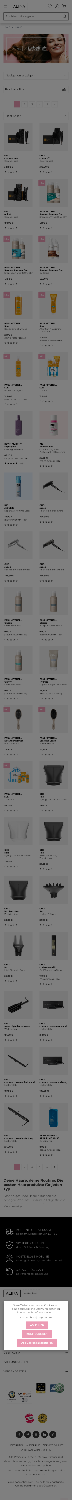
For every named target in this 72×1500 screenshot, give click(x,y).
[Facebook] (19, 1434)
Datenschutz (28, 1317)
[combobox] (32, 16)
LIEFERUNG (16, 1445)
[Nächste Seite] (55, 104)
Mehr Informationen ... (41, 1312)
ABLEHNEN (37, 1325)
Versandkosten (13, 1461)
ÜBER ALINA (11, 1352)
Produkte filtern (16, 89)
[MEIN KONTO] (57, 6)
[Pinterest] (27, 1434)
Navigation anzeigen (20, 75)
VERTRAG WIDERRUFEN (36, 1450)
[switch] (25, 1400)
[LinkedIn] (44, 1434)
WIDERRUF (33, 1445)
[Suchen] (65, 16)
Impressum (45, 1317)
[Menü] (6, 6)
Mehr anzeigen (13, 1206)
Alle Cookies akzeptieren (37, 1342)
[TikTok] (52, 1434)
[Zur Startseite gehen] (19, 6)
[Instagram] (36, 1434)
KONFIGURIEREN (37, 1334)
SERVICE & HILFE (53, 1445)
